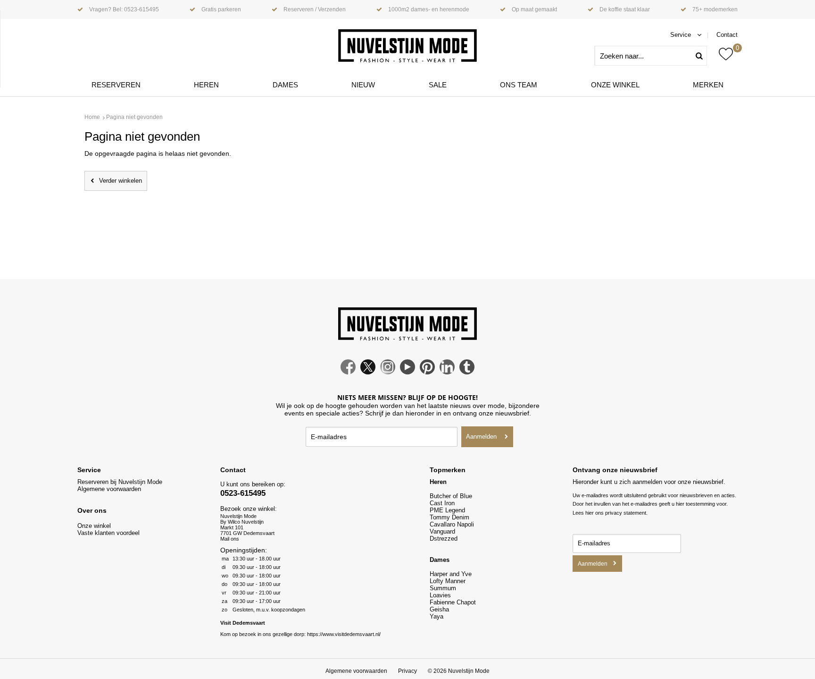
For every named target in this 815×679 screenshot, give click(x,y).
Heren (206, 85)
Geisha (439, 609)
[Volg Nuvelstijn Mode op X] (367, 372)
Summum (443, 588)
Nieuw (363, 85)
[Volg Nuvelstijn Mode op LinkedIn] (447, 372)
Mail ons (229, 539)
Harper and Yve (451, 573)
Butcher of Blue (451, 496)
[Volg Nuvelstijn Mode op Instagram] (387, 372)
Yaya (436, 616)
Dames (285, 85)
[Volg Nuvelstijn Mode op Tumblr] (466, 372)
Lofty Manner (448, 581)
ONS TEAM (518, 85)
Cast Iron (442, 503)
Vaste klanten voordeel (109, 532)
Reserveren (116, 85)
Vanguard (442, 531)
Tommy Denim (449, 517)
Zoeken (703, 55)
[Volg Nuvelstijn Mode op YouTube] (407, 372)
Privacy (407, 671)
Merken (708, 85)
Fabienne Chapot (453, 602)
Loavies (440, 595)
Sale (438, 85)
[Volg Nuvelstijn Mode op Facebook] (348, 372)
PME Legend (447, 510)
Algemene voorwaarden (109, 488)
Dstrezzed (443, 538)
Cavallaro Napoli (452, 524)
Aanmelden (481, 436)
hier (589, 513)
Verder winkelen (120, 180)
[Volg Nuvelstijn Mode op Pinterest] (427, 372)
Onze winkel (615, 85)
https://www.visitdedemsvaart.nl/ (344, 634)
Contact (727, 34)
